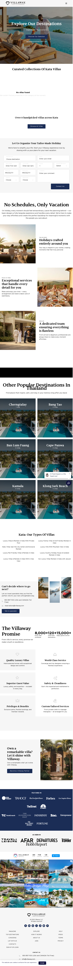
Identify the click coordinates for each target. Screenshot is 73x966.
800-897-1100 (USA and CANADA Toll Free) (18, 602)
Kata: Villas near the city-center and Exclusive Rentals (18, 548)
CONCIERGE (12, 936)
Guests (8, 177)
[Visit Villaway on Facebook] (25, 925)
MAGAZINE (12, 930)
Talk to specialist (11, 612)
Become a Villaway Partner (19, 771)
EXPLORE (36, 930)
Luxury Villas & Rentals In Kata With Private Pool (18, 542)
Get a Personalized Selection (36, 41)
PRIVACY (59, 940)
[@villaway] (15, 855)
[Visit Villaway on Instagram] (32, 925)
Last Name (25, 163)
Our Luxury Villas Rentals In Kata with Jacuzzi (53, 559)
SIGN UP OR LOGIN (12, 946)
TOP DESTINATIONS (12, 933)
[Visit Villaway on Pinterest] (46, 925)
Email (40, 156)
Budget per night (60, 163)
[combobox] (11, 180)
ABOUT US (35, 936)
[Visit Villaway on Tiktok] (39, 925)
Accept (42, 963)
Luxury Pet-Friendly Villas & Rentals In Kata (18, 553)
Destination (9, 156)
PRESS (59, 933)
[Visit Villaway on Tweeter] (36, 925)
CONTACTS (12, 943)
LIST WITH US (12, 940)
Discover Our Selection (36, 36)
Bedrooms (25, 177)
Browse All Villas (36, 126)
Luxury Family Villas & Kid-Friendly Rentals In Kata (53, 542)
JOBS (36, 940)
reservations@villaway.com (14, 607)
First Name (9, 163)
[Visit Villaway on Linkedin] (28, 925)
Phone (40, 163)
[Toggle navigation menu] (65, 3)
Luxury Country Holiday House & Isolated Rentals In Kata (53, 554)
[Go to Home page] (16, 3)
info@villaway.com (27, 958)
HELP (59, 930)
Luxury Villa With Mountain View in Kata (53, 547)
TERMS (59, 936)
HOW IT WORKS (36, 933)
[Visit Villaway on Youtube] (43, 925)
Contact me (59, 186)
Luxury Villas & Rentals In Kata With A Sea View (18, 560)
